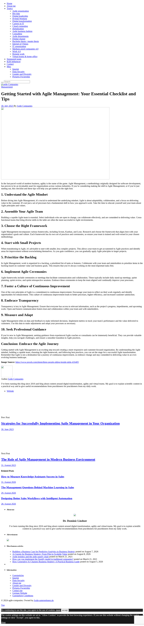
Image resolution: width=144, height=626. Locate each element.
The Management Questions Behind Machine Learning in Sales (37, 487)
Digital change (18, 39)
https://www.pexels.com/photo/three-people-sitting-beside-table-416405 (47, 362)
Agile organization (20, 11)
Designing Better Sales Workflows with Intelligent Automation (36, 498)
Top (3, 605)
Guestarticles (18, 575)
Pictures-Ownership (21, 76)
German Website (19, 593)
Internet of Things (20, 44)
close (3, 622)
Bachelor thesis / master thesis (25, 41)
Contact (10, 64)
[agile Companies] (9, 84)
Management (7, 87)
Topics (10, 8)
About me (11, 6)
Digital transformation (22, 21)
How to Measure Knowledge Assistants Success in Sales (32, 476)
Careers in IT (18, 23)
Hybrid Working (19, 18)
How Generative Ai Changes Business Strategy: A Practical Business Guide (46, 561)
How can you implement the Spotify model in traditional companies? (42, 559)
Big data (16, 13)
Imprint (15, 69)
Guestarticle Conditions (22, 595)
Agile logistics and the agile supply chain (30, 556)
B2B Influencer (14, 61)
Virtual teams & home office (24, 56)
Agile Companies (24, 106)
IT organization (19, 46)
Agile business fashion (22, 31)
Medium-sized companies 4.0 (25, 49)
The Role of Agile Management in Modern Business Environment (48, 459)
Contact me (17, 590)
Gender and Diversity (22, 74)
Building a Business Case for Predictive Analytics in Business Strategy (43, 551)
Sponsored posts (14, 59)
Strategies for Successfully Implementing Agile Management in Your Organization (60, 423)
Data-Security (18, 71)
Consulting (17, 34)
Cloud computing (20, 26)
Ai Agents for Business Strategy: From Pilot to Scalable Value (39, 554)
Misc (9, 66)
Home (9, 3)
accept (65, 610)
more (58, 610)
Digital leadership (20, 16)
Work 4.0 (16, 51)
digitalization (18, 29)
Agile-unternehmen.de (44, 600)
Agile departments (20, 36)
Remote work (18, 54)
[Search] (2, 82)
